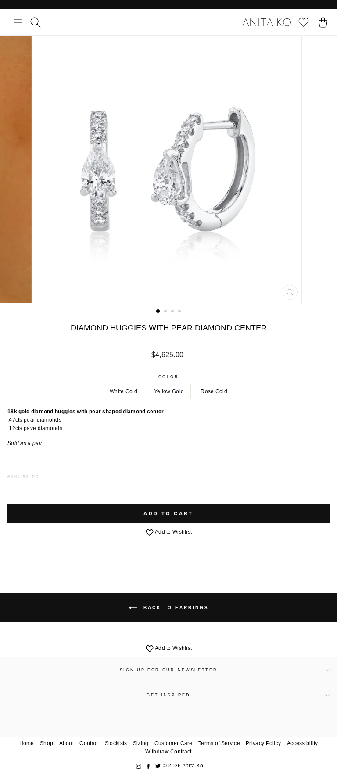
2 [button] (166, 312)
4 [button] (180, 312)
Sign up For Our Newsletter (169, 670)
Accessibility (302, 743)
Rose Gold (214, 391)
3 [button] (173, 312)
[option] (169, 169)
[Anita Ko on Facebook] (148, 766)
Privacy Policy (263, 743)
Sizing (141, 743)
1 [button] (158, 311)
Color (168, 377)
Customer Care (173, 743)
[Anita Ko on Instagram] (138, 766)
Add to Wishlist (173, 532)
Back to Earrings (175, 607)
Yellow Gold (169, 391)
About (66, 743)
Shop (46, 743)
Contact (89, 743)
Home (26, 743)
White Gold (123, 391)
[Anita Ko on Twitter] (158, 766)
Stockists (116, 743)
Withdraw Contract (168, 752)
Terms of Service (219, 743)
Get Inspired (168, 695)
